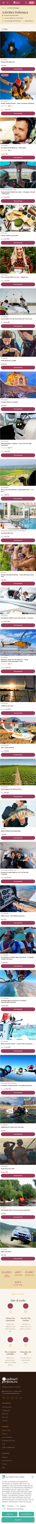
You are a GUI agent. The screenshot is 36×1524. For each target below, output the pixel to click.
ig (12, 1397)
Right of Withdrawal (8, 1447)
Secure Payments (7, 1437)
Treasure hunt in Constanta (9, 402)
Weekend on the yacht (7, 1169)
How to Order (6, 1430)
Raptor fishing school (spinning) (11, 831)
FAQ (3, 1444)
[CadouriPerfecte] (17, 2)
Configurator (6, 1410)
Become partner (7, 1460)
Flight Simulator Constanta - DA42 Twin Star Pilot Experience (16, 444)
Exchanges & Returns (8, 1440)
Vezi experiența (18, 69)
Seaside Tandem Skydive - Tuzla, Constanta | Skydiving (17, 103)
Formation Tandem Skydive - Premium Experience (16, 1085)
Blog (3, 1467)
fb (3, 1397)
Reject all (10, 1514)
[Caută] (7, 2)
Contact (4, 1464)
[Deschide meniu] (3, 2)
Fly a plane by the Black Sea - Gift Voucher (13, 148)
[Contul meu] (26, 3)
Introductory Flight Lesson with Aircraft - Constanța (17, 618)
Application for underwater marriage (12, 1127)
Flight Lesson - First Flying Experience (13, 916)
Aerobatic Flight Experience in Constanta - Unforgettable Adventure (14, 1001)
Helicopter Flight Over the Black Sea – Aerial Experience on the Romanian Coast (14, 660)
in (7, 1397)
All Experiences (7, 1407)
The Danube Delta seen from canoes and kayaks (15, 1210)
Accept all (18, 1520)
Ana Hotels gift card (7, 533)
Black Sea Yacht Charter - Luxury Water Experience (17, 1044)
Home (3, 8)
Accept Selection (26, 1514)
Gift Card (5, 1414)
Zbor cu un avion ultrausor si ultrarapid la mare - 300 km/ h (17, 490)
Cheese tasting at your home (9, 235)
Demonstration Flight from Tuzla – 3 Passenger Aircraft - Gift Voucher (18, 193)
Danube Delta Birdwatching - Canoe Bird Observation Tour (17, 575)
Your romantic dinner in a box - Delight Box (14, 277)
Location (4, 1420)
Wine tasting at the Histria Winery (11, 789)
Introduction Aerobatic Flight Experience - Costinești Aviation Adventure (17, 958)
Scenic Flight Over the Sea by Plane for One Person (16, 319)
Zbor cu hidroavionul (7, 747)
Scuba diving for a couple (8, 360)
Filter (6, 29)
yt (16, 1397)
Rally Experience (6, 1251)
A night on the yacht (7, 706)
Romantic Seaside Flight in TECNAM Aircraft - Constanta (15, 873)
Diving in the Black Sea (8, 62)
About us (5, 1457)
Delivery (4, 1434)
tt (20, 1397)
